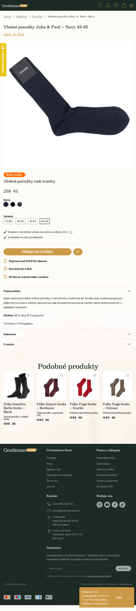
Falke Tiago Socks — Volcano (116, 406)
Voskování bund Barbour (60, 475)
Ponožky (37, 16)
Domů (7, 16)
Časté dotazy (103, 463)
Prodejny (51, 458)
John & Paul (14, 34)
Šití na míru (52, 480)
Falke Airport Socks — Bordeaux (51, 406)
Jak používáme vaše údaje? (99, 576)
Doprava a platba (105, 469)
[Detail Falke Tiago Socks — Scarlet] (84, 385)
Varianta (8, 216)
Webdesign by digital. (119, 584)
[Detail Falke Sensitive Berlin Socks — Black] (18, 385)
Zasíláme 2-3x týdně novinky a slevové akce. (79, 576)
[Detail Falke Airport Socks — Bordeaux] (51, 385)
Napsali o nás (54, 469)
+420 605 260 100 (63, 504)
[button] (78, 251)
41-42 (32, 221)
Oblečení (21, 16)
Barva (7, 199)
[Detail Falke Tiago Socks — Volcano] (117, 385)
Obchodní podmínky (107, 475)
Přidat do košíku (37, 252)
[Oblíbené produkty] (116, 5)
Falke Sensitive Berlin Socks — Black (15, 408)
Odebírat (123, 568)
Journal (50, 486)
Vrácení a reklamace (107, 480)
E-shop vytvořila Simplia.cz (93, 584)
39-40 (20, 221)
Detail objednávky (106, 458)
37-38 (8, 221)
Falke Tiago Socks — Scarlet (83, 406)
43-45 (44, 221)
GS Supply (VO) (105, 486)
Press (50, 463)
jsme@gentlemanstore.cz (66, 510)
